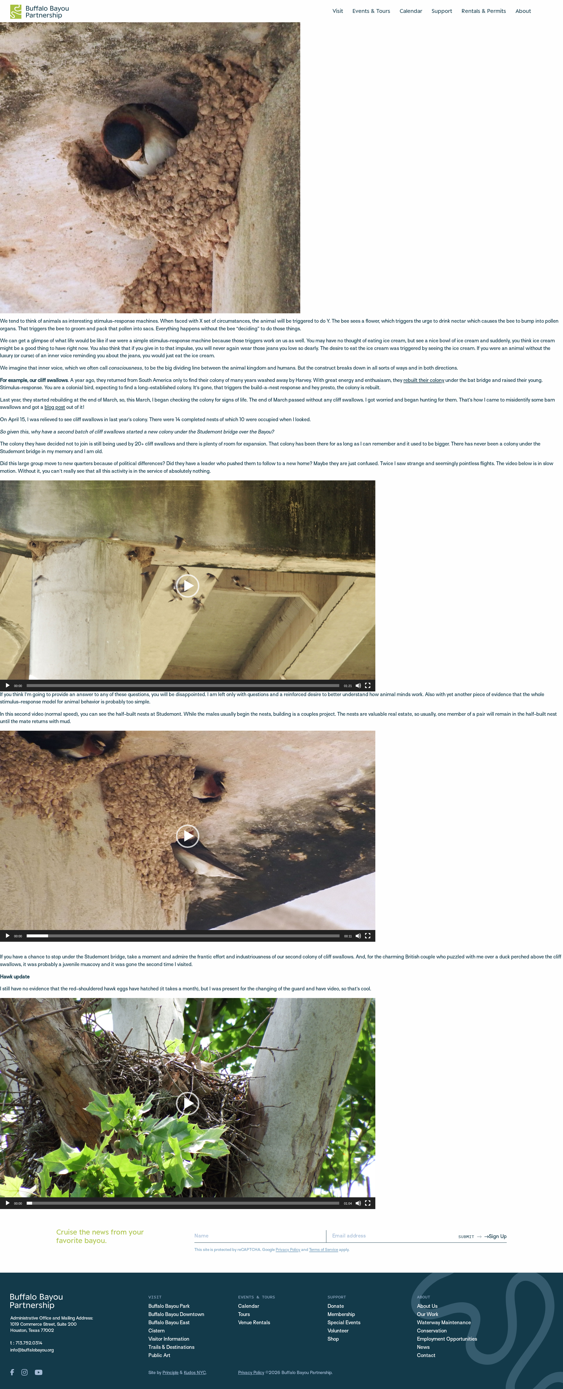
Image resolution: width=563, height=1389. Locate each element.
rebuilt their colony (423, 380)
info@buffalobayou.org (32, 1350)
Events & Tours (371, 11)
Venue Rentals (254, 1323)
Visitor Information (168, 1339)
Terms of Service (323, 1250)
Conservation (432, 1331)
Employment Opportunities (447, 1339)
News (423, 1347)
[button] (187, 586)
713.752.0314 (29, 1343)
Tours (244, 1315)
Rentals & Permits (484, 11)
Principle (170, 1373)
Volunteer (338, 1331)
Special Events (344, 1323)
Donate (336, 1306)
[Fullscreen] (368, 685)
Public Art (159, 1356)
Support (442, 11)
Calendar (411, 11)
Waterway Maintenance (444, 1323)
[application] (187, 585)
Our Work (427, 1315)
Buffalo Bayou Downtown (176, 1315)
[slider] (183, 685)
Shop (333, 1339)
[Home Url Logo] (39, 12)
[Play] (8, 685)
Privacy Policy (288, 1250)
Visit (338, 11)
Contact (426, 1356)
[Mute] (358, 685)
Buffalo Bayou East (169, 1323)
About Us (427, 1306)
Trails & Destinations (171, 1347)
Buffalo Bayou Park (169, 1306)
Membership (341, 1315)
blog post (55, 407)
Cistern (156, 1331)
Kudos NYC (195, 1373)
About (523, 11)
